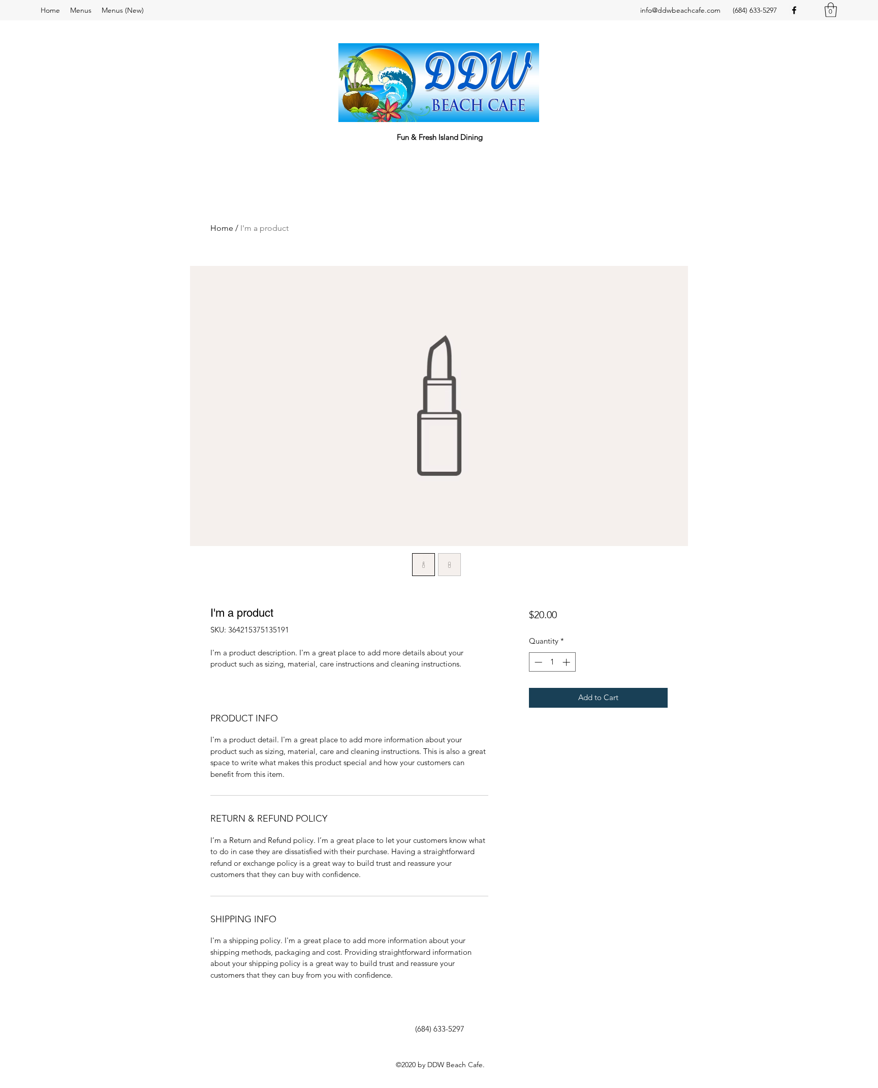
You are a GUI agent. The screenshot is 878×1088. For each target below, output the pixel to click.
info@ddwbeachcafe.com (680, 10)
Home (221, 228)
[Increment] (567, 662)
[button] (831, 10)
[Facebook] (794, 10)
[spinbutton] (552, 662)
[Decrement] (537, 662)
